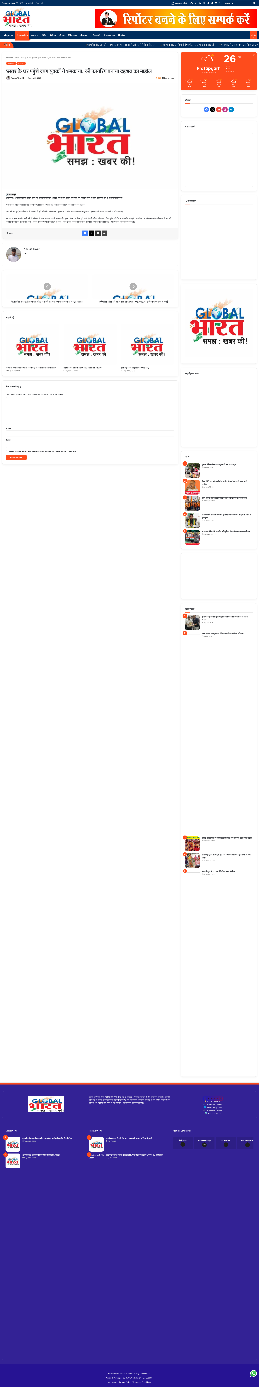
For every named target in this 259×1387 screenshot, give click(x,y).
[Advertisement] (219, 576)
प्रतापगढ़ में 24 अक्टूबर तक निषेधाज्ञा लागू (187, 45)
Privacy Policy (125, 1382)
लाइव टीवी (29, 3)
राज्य (34, 35)
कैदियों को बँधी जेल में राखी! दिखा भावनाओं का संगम (235, 45)
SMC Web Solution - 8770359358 (140, 1378)
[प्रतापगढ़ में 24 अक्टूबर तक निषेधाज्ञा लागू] (147, 344)
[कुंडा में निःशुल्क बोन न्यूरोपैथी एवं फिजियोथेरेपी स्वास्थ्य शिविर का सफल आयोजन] (192, 622)
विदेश (54, 35)
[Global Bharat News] (17, 17)
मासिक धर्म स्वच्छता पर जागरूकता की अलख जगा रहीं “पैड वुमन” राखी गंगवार (227, 837)
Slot (127, 1369)
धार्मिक (122, 35)
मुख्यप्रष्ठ (9, 35)
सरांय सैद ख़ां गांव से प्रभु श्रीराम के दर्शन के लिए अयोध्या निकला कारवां (225, 497)
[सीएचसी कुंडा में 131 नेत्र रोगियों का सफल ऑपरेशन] (192, 971)
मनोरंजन (74, 35)
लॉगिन (43, 3)
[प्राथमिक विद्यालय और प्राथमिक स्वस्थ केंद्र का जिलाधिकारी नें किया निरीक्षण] (32, 344)
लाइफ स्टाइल (110, 35)
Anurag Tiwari (16, 78)
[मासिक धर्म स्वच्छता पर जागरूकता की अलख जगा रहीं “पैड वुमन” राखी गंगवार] (192, 843)
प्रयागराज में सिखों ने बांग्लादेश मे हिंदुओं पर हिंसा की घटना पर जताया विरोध (226, 531)
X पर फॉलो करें (190, 126)
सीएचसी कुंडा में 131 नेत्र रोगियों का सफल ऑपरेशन (218, 871)
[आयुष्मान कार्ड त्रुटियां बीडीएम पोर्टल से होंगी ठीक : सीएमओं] (90, 344)
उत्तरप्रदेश (22, 35)
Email (9, 440)
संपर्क (37, 3)
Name (9, 428)
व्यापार (84, 35)
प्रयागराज (21, 63)
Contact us (112, 1382)
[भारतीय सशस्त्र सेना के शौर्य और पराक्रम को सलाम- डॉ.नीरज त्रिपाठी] (96, 1144)
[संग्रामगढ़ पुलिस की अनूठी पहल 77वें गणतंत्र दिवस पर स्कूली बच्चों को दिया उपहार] (192, 860)
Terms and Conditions (141, 1382)
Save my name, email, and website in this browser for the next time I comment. (42, 451)
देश (45, 35)
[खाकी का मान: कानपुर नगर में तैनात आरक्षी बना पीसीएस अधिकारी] (192, 733)
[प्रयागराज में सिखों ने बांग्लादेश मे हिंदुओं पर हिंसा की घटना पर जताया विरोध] (192, 537)
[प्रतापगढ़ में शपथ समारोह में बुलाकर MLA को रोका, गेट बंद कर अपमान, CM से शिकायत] (96, 1255)
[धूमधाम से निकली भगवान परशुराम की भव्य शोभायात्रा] (192, 470)
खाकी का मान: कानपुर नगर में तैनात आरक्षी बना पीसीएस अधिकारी (222, 633)
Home (10, 57)
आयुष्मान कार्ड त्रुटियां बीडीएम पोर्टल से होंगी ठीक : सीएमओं (136, 45)
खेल (62, 35)
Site (131, 1369)
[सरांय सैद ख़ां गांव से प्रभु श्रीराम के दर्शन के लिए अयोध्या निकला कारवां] (192, 503)
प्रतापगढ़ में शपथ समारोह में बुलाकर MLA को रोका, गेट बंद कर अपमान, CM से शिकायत (134, 1154)
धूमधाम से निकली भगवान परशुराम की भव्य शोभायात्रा (219, 464)
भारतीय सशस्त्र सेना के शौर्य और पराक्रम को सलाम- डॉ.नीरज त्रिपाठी (129, 1138)
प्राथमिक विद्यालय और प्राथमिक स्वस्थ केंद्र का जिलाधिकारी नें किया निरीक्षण (69, 45)
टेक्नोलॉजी (96, 35)
